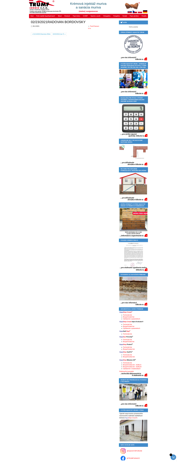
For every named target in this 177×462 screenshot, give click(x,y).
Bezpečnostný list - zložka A (132, 365)
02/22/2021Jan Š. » (59, 34)
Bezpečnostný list (129, 349)
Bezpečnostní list (128, 317)
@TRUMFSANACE (133, 458)
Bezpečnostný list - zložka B (132, 367)
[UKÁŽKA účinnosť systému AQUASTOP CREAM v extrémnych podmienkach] (133, 222)
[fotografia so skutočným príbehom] (133, 291)
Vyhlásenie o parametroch (131, 319)
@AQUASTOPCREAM (134, 451)
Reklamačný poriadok (126, 371)
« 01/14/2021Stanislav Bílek (41, 34)
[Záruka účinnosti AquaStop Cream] (133, 44)
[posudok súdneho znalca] (133, 257)
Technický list (127, 315)
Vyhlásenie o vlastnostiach (131, 368)
